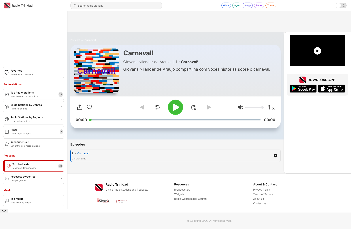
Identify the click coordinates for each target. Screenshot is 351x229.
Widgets (179, 194)
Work (226, 5)
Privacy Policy (261, 189)
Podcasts (76, 40)
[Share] (80, 107)
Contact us (259, 203)
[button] (240, 107)
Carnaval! (91, 40)
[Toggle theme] (341, 5)
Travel (270, 5)
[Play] (175, 107)
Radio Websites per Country (190, 198)
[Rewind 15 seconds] (157, 107)
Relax (259, 5)
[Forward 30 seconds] (194, 107)
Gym (236, 5)
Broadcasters (182, 189)
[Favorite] (89, 107)
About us (258, 198)
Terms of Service (263, 194)
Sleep (247, 5)
